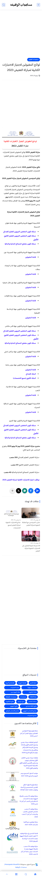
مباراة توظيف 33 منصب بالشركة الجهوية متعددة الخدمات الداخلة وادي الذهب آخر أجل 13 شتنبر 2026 (29, 800)
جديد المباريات (14, 687)
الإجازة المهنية (22, 683)
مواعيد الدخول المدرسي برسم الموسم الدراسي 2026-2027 (29, 774)
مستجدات (23, 697)
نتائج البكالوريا (10, 701)
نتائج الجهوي (14, 706)
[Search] (25, 874)
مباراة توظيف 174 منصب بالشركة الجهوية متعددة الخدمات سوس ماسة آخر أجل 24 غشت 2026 (29, 850)
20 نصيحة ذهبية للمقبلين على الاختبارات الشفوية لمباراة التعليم (31, 548)
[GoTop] (7, 874)
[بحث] (3, 4)
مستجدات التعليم (33, 59)
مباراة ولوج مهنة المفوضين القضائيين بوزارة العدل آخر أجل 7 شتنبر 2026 (29, 733)
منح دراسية (21, 701)
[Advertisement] (21, 35)
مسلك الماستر (32, 701)
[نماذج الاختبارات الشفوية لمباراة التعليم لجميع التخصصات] (11, 513)
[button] (30, 490)
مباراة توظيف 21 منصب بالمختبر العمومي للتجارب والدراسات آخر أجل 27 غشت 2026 (30, 813)
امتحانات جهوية (32, 687)
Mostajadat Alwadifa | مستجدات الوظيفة (15, 866)
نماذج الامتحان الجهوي (29, 711)
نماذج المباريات (31, 715)
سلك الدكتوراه (32, 692)
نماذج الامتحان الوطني (12, 711)
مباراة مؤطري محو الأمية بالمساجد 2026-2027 (31, 823)
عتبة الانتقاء (33, 697)
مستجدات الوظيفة (11, 697)
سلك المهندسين (15, 692)
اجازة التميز (33, 683)
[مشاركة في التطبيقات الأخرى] (12, 490)
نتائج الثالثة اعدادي (31, 706)
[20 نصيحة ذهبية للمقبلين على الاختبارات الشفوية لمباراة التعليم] (31, 536)
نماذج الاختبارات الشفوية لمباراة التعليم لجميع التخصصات (13, 525)
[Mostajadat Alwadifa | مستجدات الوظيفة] (21, 4)
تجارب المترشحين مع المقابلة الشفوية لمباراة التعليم (31, 524)
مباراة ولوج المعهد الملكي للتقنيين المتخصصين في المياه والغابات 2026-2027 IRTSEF (29, 787)
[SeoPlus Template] (36, 864)
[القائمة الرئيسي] (38, 4)
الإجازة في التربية (10, 683)
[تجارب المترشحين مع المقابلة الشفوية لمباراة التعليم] (31, 513)
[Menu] (16, 874)
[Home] (35, 874)
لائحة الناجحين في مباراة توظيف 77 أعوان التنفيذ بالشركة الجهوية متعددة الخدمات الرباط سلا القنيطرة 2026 (29, 837)
